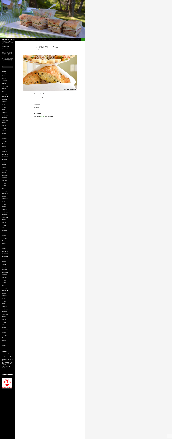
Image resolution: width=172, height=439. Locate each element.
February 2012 (4, 345)
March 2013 (4, 324)
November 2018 (5, 214)
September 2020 (5, 178)
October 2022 (4, 138)
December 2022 (5, 135)
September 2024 (5, 101)
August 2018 (4, 219)
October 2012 (4, 332)
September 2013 (5, 314)
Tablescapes (78, 39)
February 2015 (4, 287)
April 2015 (4, 283)
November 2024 (5, 97)
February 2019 (4, 209)
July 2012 (3, 337)
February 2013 (4, 325)
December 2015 (5, 270)
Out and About (43, 39)
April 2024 (4, 109)
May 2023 (4, 127)
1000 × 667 (46, 51)
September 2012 (5, 334)
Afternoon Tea (26, 39)
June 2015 (4, 280)
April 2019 (4, 206)
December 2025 (5, 83)
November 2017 (5, 233)
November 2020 (5, 175)
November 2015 (5, 272)
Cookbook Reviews (35, 39)
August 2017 (4, 238)
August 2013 (4, 316)
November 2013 (5, 311)
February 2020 (4, 190)
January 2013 (4, 327)
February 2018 (4, 228)
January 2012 (4, 346)
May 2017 (4, 243)
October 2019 (4, 196)
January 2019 (4, 211)
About (66, 39)
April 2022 (4, 148)
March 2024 (4, 110)
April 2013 (4, 322)
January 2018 (4, 230)
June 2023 (4, 125)
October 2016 (4, 254)
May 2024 (4, 107)
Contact (72, 39)
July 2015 (3, 279)
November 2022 (5, 136)
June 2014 (4, 300)
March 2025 (4, 91)
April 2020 (4, 186)
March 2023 (4, 130)
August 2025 (4, 88)
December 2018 (5, 212)
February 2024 (4, 112)
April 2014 (4, 303)
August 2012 (4, 335)
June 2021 (4, 164)
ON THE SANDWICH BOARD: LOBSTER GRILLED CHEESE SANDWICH (7, 363)
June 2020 (4, 183)
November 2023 (5, 117)
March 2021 (4, 169)
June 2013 (4, 319)
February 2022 (4, 151)
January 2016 (4, 269)
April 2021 (4, 167)
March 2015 (4, 285)
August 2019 (4, 199)
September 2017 (5, 237)
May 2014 (4, 301)
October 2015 (4, 274)
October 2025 (4, 85)
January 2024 (4, 114)
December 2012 (5, 329)
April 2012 (4, 342)
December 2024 (5, 96)
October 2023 (4, 119)
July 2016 (3, 259)
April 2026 (4, 76)
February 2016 (4, 267)
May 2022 (4, 146)
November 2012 (5, 330)
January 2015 (4, 288)
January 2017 (4, 249)
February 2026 (4, 80)
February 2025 (4, 93)
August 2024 (4, 102)
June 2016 (4, 261)
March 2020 (4, 188)
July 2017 (3, 240)
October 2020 (4, 177)
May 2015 (4, 282)
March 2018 (4, 227)
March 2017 (4, 246)
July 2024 (3, 104)
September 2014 (5, 295)
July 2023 (3, 123)
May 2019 (4, 204)
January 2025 (4, 94)
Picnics (50, 39)
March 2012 (4, 343)
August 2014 (4, 296)
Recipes (55, 39)
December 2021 (5, 154)
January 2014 (4, 308)
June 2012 (4, 338)
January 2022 (4, 152)
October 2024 (4, 99)
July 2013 (3, 317)
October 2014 (4, 293)
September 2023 (5, 120)
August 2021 (4, 161)
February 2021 (4, 170)
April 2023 (4, 128)
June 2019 (4, 203)
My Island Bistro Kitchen (8, 39)
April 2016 (4, 264)
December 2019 (5, 193)
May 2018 (4, 224)
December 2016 (5, 251)
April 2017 (4, 245)
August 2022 (4, 141)
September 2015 (5, 275)
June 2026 (4, 75)
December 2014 (5, 290)
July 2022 (3, 143)
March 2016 (4, 266)
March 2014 (4, 304)
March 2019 (4, 207)
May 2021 (4, 165)
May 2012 (4, 340)
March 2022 (4, 149)
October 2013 (4, 313)
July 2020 (3, 182)
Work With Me (61, 39)
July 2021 (3, 162)
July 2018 (3, 220)
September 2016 (5, 256)
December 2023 (5, 115)
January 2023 (4, 133)
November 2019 (5, 194)
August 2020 (4, 180)
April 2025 (4, 89)
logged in (42, 116)
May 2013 (4, 321)
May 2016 (4, 262)
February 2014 (4, 306)
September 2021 (5, 159)
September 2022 (5, 140)
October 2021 (4, 157)
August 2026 (4, 73)
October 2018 (4, 216)
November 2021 (5, 156)
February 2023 (4, 131)
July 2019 (3, 201)
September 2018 (5, 217)
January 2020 (4, 191)
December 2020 (5, 173)
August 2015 (4, 277)
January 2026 (4, 81)
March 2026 (4, 78)
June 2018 (4, 222)
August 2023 (4, 122)
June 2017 (4, 241)
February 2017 (4, 248)
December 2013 (5, 309)
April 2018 (4, 225)
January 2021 (4, 172)
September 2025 (5, 86)
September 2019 (5, 198)
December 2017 (5, 232)
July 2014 (3, 298)
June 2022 (4, 144)
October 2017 (4, 235)
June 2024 (4, 106)
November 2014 (5, 291)
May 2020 (4, 185)
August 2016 (4, 258)
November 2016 (5, 253)
